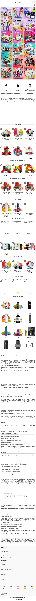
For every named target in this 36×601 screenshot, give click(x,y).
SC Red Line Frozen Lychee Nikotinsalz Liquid (29, 193)
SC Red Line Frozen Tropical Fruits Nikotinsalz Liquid (18, 193)
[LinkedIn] (11, 557)
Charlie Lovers (6, 381)
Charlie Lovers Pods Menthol (6, 252)
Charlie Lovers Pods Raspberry (30, 252)
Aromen (17, 99)
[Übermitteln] (34, 5)
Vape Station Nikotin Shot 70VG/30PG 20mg (17, 233)
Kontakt (2, 567)
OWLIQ (33, 480)
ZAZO (31, 478)
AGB (1, 571)
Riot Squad (21, 479)
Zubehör (24, 99)
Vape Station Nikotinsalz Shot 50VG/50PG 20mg (30, 233)
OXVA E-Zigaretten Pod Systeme (14, 410)
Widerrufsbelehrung (4, 574)
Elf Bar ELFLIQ (3, 480)
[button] (1, 2)
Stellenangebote (3, 579)
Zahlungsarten (3, 564)
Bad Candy (21, 480)
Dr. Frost (13, 480)
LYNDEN (24, 478)
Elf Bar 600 (26, 370)
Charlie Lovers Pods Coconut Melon (18, 252)
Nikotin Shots (8, 503)
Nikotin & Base (13, 99)
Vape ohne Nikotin (18, 440)
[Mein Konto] (32, 2)
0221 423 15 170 (30, 89)
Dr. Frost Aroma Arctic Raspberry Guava (29, 157)
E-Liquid (12, 455)
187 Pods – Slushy (18, 174)
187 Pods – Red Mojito (6, 174)
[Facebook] (1, 557)
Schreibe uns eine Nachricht (30, 90)
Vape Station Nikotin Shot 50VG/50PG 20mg (6, 233)
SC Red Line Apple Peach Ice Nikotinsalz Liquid (6, 193)
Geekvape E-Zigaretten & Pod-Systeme (23, 417)
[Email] (8, 557)
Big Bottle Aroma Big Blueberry (30, 213)
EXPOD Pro (24, 381)
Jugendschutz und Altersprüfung (6, 569)
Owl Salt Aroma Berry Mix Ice (18, 213)
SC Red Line (17, 480)
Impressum (24, 597)
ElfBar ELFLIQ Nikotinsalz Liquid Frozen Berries (29, 139)
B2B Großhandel (3, 581)
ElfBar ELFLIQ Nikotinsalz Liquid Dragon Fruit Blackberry (6, 139)
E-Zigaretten (23, 98)
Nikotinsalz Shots (14, 503)
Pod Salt (7, 480)
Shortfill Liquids (8, 479)
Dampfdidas (29, 480)
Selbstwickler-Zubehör (14, 514)
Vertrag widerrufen (3, 562)
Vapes (26, 98)
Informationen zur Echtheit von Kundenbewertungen (9, 577)
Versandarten (3, 566)
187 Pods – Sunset (29, 174)
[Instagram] (4, 557)
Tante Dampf (27, 478)
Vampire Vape (20, 478)
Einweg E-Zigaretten (30, 98)
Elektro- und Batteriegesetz (5, 576)
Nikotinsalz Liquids (8, 99)
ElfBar (24, 393)
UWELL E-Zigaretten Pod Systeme (27, 410)
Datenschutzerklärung (4, 572)
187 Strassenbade (15, 479)
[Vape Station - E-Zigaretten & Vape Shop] (18, 2)
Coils (20, 99)
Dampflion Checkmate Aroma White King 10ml (6, 214)
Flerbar (31, 370)
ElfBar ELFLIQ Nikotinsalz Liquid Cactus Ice (18, 139)
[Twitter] (6, 557)
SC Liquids (33, 478)
